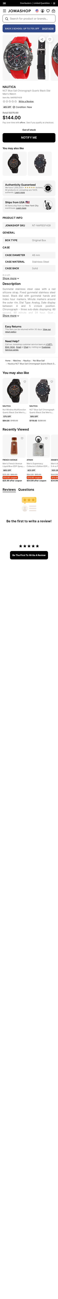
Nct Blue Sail (39, 360)
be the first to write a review (29, 555)
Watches (17, 360)
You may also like (13, 148)
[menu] (4, 11)
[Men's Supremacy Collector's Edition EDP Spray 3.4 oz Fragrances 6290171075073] (46, 438)
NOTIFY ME (29, 137)
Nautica (26, 360)
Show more (9, 315)
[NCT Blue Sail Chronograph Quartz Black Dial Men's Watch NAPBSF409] (50, 39)
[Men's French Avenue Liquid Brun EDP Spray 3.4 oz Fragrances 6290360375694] (22, 438)
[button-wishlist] (48, 11)
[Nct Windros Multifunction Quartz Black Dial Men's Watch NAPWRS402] (24, 381)
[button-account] (42, 11)
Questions (26, 490)
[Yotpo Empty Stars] (10, 101)
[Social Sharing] (42, 39)
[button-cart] (53, 11)
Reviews (9, 490)
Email (18, 347)
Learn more (20, 192)
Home (7, 360)
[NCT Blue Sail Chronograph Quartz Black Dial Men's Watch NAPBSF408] (51, 381)
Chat (26, 347)
